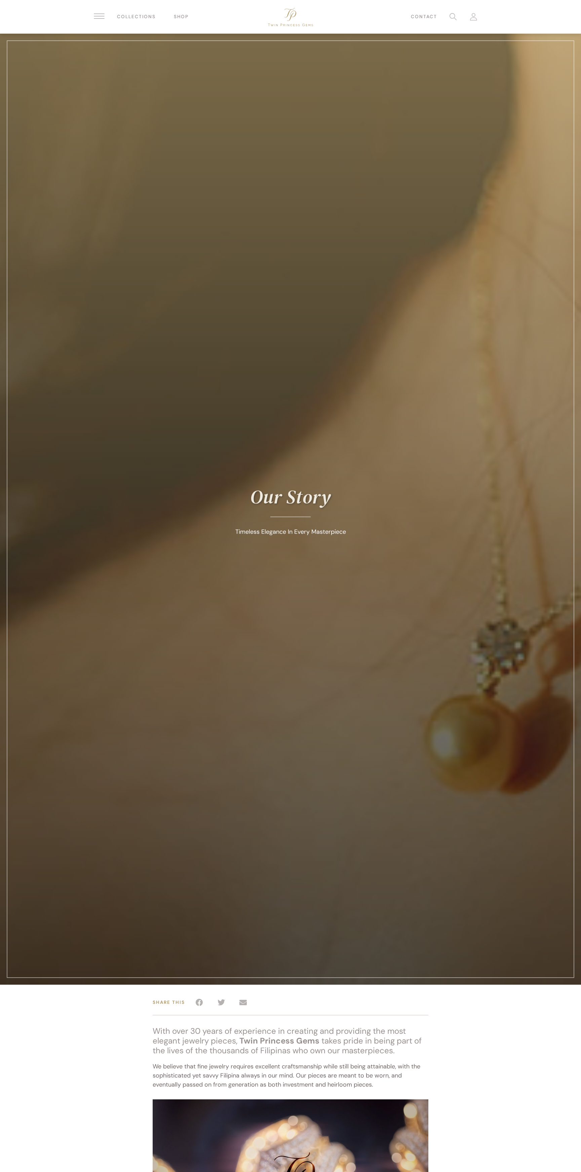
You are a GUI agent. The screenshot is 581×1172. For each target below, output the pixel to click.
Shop (181, 17)
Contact (424, 17)
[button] (199, 1002)
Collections (136, 17)
